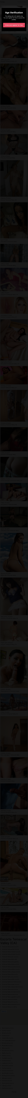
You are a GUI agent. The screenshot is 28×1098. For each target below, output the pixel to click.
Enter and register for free (14, 25)
